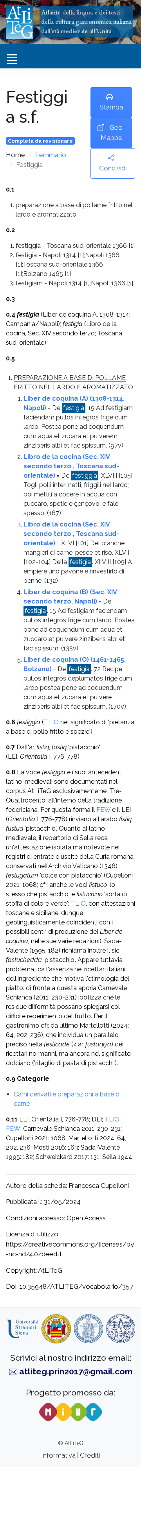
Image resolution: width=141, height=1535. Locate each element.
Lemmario (50, 155)
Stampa (111, 107)
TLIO (51, 722)
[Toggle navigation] (12, 59)
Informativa (59, 1455)
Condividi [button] (113, 168)
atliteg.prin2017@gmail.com (75, 1371)
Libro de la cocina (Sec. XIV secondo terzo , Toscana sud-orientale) (71, 466)
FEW (104, 809)
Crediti (90, 1455)
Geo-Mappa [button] (113, 132)
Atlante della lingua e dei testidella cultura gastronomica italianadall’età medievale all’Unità (86, 21)
